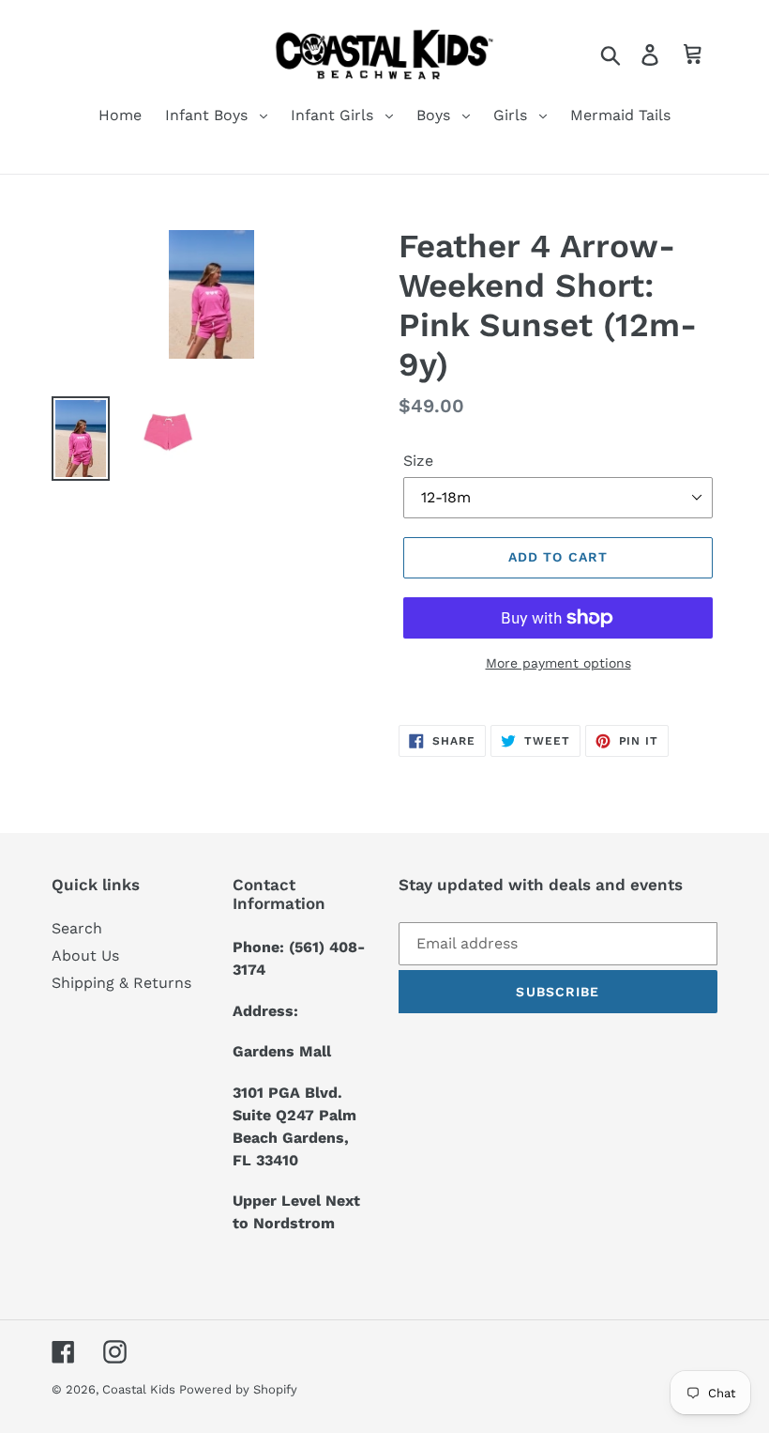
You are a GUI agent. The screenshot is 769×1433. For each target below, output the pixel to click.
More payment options (558, 662)
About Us (85, 955)
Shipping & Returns (121, 983)
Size (418, 461)
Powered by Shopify (238, 1389)
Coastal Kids (140, 1389)
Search (77, 928)
